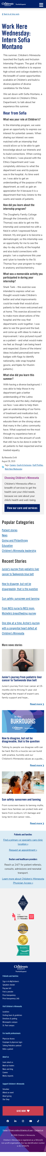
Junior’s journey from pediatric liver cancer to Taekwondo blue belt (22, 678)
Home (5, 1130)
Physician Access (9, 1038)
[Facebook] (8, 1121)
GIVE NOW (21, 1110)
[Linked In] (15, 1121)
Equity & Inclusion (24, 465)
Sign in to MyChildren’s (11, 981)
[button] (41, 5)
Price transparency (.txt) (11, 998)
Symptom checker (9, 984)
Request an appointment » (23, 850)
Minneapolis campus (10, 1022)
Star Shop (6, 1099)
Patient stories (9, 530)
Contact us (38, 1130)
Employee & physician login (12, 1042)
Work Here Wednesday (13, 469)
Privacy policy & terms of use (20, 1130)
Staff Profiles (37, 465)
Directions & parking (10, 1018)
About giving (7, 1096)
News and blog (8, 1069)
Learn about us (8, 1062)
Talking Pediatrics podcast (12, 1045)
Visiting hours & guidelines (12, 1015)
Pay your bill (7, 988)
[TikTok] (38, 1121)
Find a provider (8, 991)
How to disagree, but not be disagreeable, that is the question (21, 739)
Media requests (8, 1075)
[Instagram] (23, 1121)
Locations (6, 1011)
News (4, 535)
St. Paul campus (8, 1025)
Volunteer (6, 1089)
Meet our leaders (8, 1065)
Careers (13, 465)
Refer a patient (8, 1049)
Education (7, 545)
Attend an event (8, 1092)
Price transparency (9, 995)
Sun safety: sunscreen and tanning (20, 598)
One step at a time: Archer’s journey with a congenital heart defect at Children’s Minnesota (21, 628)
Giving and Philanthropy (15, 540)
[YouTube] (31, 1121)
